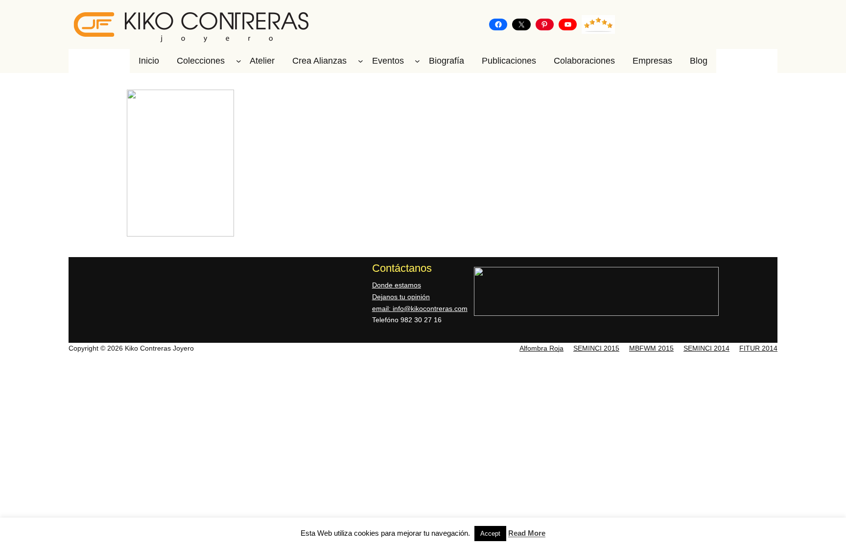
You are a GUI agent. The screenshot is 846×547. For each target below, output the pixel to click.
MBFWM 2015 (651, 348)
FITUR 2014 (758, 348)
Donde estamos (396, 285)
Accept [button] (490, 533)
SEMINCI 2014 (706, 348)
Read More (526, 533)
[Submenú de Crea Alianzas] (360, 61)
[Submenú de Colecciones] (238, 61)
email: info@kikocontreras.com (420, 308)
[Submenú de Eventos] (417, 61)
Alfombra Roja (541, 348)
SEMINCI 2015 (596, 348)
